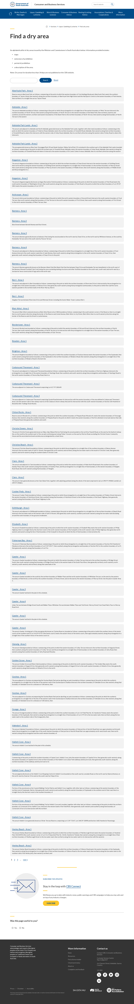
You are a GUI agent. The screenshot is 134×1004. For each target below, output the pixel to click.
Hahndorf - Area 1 (20, 725)
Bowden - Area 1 (19, 341)
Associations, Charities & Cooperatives (103, 13)
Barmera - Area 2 (19, 221)
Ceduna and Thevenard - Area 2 (26, 383)
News (70, 953)
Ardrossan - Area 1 (20, 194)
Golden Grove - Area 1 (22, 660)
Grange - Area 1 (19, 709)
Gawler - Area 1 (19, 556)
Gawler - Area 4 (19, 601)
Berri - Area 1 (18, 280)
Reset (56, 80)
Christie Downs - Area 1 (22, 428)
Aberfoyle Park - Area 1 (22, 90)
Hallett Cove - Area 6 (21, 817)
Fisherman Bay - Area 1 (22, 540)
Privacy (12, 988)
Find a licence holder (74, 959)
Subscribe (53, 903)
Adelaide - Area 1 (19, 107)
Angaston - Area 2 (20, 178)
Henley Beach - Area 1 (21, 829)
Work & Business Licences (53, 13)
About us (71, 966)
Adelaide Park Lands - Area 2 (24, 143)
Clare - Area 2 (18, 477)
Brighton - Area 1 (19, 351)
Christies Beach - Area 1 (22, 444)
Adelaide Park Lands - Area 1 (24, 125)
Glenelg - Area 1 (19, 644)
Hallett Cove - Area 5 (21, 801)
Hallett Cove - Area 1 (21, 742)
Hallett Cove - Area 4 (21, 784)
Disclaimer (20, 988)
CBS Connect (73, 886)
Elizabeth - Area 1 (20, 524)
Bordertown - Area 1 (21, 324)
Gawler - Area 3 (19, 589)
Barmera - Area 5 (19, 263)
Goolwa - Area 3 (19, 693)
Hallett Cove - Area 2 (21, 754)
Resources (71, 956)
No (23, 928)
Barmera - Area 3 (19, 233)
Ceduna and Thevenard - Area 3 (26, 396)
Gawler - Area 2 (19, 573)
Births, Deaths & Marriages (21, 13)
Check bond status (74, 963)
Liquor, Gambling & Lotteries (37, 13)
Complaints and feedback (76, 969)
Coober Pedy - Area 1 (21, 491)
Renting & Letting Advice (84, 13)
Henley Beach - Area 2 (21, 845)
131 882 (100, 970)
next (25, 860)
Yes (15, 928)
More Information (120, 13)
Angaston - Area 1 (20, 160)
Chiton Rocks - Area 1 (21, 412)
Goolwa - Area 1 (19, 676)
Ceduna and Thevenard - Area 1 (26, 367)
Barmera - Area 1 (19, 211)
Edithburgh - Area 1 (20, 508)
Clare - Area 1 (18, 461)
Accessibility (30, 988)
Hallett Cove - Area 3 (21, 770)
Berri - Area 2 (18, 296)
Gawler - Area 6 (19, 628)
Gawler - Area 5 (19, 615)
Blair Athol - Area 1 (20, 308)
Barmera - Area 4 (19, 247)
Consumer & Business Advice (69, 13)
